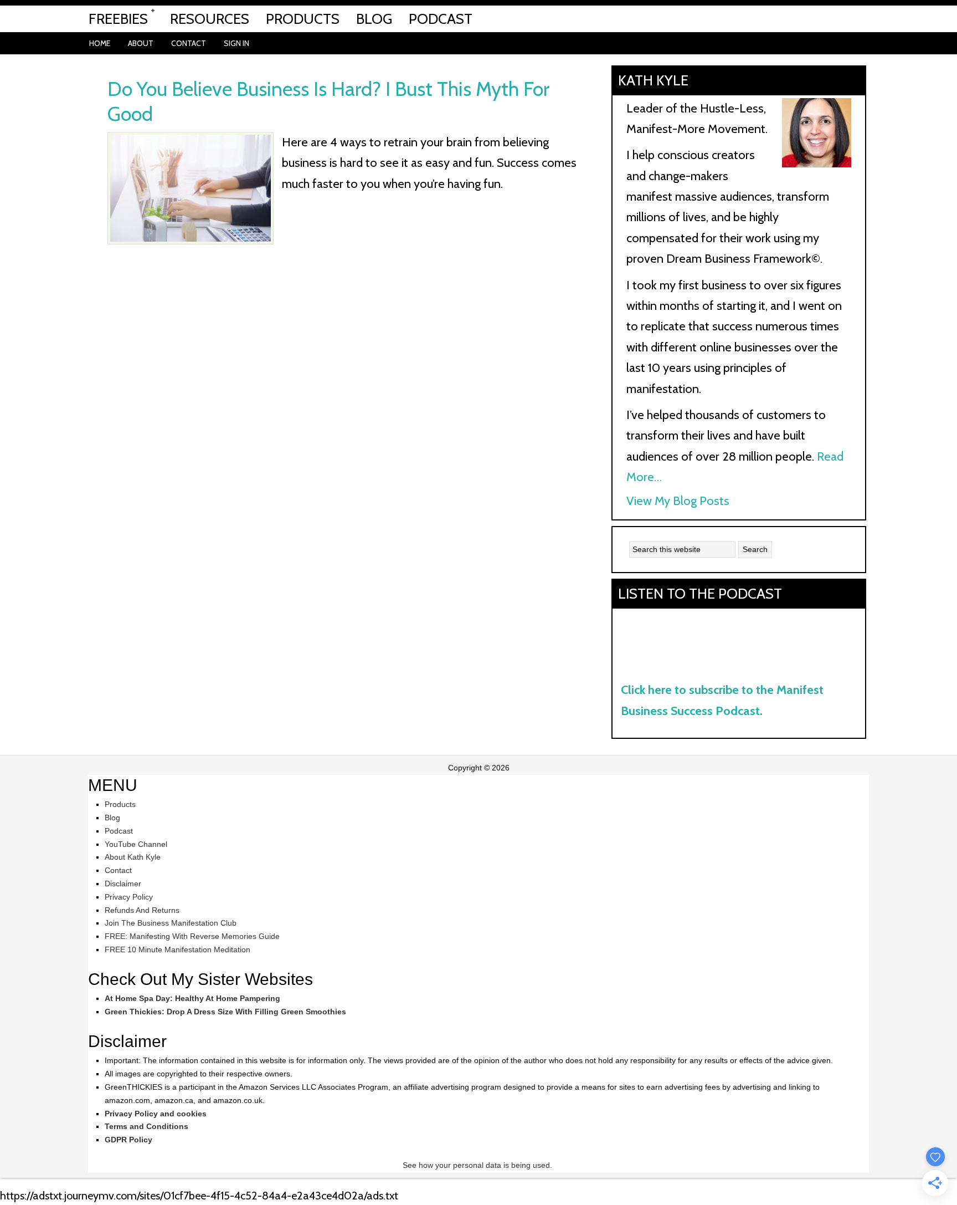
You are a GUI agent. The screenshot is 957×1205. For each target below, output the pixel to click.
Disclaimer (123, 883)
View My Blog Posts (677, 500)
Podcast (119, 830)
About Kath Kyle (133, 856)
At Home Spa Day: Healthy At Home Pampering (192, 998)
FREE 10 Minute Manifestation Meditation (177, 949)
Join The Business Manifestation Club (170, 922)
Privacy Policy (129, 896)
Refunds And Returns (142, 910)
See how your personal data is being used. (478, 1165)
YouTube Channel (136, 844)
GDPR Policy (128, 1139)
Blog (112, 817)
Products (120, 804)
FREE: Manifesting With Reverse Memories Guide (192, 936)
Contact (118, 870)
